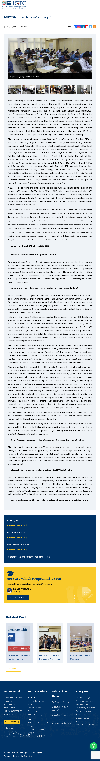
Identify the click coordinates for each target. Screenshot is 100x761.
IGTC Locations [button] (38, 691)
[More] (94, 26)
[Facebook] (75, 26)
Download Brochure (16, 525)
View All (13, 668)
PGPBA (6, 12)
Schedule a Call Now (17, 597)
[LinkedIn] (21, 734)
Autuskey (28, 756)
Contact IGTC (11, 722)
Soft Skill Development (86, 724)
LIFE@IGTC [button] (83, 691)
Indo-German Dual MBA (61, 723)
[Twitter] (90, 26)
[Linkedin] (83, 26)
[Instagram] (79, 26)
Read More (19, 639)
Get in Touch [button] (12, 691)
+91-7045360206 (11, 711)
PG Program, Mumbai (61, 702)
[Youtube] (86, 26)
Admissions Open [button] (59, 694)
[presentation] (5, 62)
